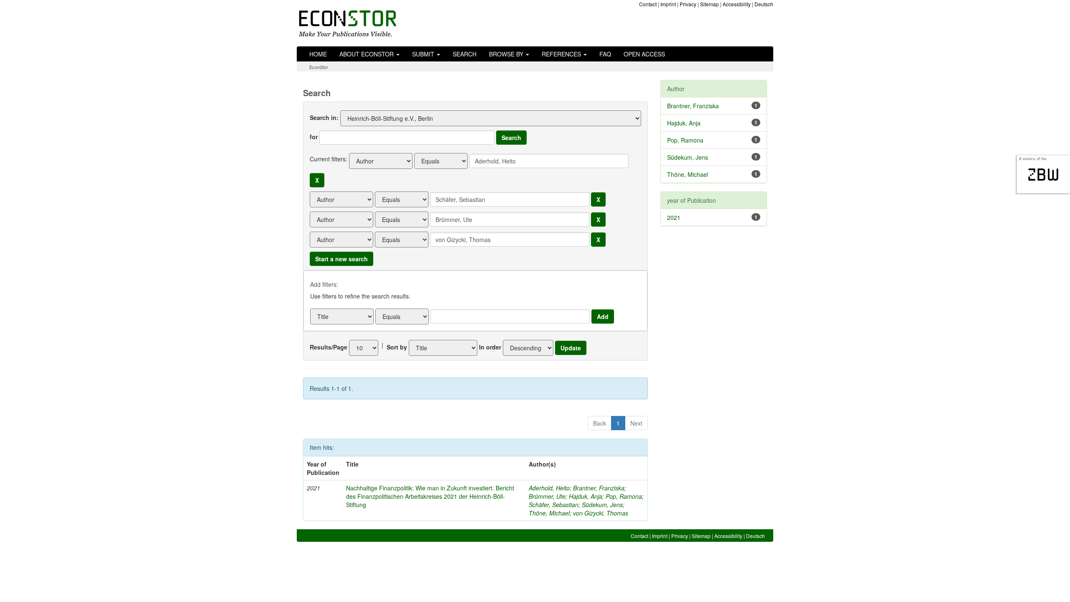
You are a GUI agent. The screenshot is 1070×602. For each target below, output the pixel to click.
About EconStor (367, 54)
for (314, 137)
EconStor (318, 67)
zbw (1043, 174)
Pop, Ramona (624, 496)
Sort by (397, 347)
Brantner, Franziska (598, 488)
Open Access (644, 54)
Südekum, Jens (602, 504)
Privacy (688, 4)
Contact (648, 4)
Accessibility (737, 4)
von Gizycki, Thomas (600, 513)
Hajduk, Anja (585, 496)
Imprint (668, 4)
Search (464, 54)
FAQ (605, 54)
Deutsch (763, 4)
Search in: (324, 117)
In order (490, 347)
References (562, 54)
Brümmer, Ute (547, 496)
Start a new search (341, 259)
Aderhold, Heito (549, 488)
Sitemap (709, 4)
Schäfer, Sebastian (553, 504)
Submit (424, 54)
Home (318, 54)
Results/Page (328, 347)
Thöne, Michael (549, 513)
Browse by (507, 54)
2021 (673, 217)
